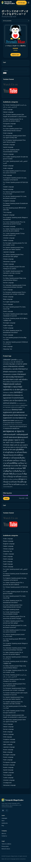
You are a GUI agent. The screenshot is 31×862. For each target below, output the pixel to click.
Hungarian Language (9, 201)
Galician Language (8, 112)
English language (8, 325)
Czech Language (8, 289)
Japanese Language (9, 252)
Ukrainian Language (9, 238)
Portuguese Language (9, 123)
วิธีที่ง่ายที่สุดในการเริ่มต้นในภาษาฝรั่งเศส (14, 471)
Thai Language (7, 212)
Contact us (4, 836)
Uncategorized (7, 782)
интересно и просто (13, 431)
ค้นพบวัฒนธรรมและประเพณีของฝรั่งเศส (15, 455)
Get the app (21, 2)
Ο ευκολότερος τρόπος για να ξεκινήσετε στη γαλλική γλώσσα (15, 400)
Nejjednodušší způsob (12, 384)
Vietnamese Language (9, 261)
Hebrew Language (8, 154)
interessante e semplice (16, 371)
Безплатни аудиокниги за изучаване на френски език (15, 417)
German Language (8, 282)
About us (4, 833)
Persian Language (8, 296)
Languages (4, 818)
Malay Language (7, 299)
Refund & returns (6, 848)
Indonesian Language (9, 226)
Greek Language (7, 133)
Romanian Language (9, 144)
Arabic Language (8, 168)
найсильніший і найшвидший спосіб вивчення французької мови (15, 437)
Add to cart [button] (15, 54)
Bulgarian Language (8, 215)
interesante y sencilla (10, 369)
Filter (6, 498)
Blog (3, 825)
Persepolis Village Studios (8, 2)
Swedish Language (8, 187)
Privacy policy (5, 846)
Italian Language (7, 126)
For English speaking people (11, 302)
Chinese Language (8, 259)
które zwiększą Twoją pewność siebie (12, 381)
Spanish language (8, 147)
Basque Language (8, 189)
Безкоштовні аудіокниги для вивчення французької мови (14, 412)
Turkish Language (8, 328)
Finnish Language (8, 335)
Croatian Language (8, 264)
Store (3, 820)
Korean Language (8, 275)
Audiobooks (5, 823)
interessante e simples (10, 374)
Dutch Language (7, 109)
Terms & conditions (6, 844)
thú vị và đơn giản (16, 390)
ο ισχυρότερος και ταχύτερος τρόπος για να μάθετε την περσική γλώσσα (15, 407)
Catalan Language (8, 240)
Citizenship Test (7, 349)
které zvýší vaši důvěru (18, 379)
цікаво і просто (14, 440)
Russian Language (8, 165)
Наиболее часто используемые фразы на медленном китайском (13, 422)
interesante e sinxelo (16, 366)
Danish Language (8, 311)
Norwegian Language (9, 323)
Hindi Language (7, 175)
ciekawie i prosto (10, 360)
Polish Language (7, 346)
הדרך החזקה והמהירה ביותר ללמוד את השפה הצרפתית (14, 442)
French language (8, 304)
